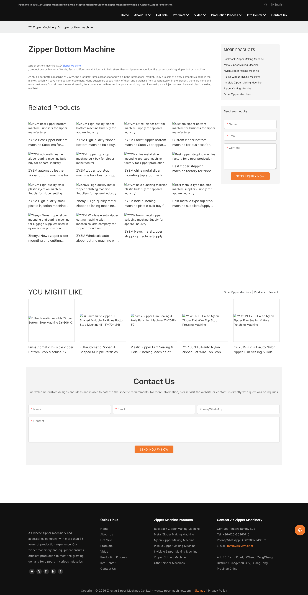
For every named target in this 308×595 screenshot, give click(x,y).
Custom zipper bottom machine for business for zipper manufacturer (191, 142)
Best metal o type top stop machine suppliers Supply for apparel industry (192, 203)
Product (273, 292)
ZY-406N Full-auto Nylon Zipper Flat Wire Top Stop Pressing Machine (201, 349)
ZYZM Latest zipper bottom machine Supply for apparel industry (145, 142)
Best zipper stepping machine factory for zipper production (192, 168)
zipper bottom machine (77, 27)
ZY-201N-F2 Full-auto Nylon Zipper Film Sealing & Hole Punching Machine (254, 349)
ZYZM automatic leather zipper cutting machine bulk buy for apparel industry (49, 173)
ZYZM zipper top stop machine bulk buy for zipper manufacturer (97, 173)
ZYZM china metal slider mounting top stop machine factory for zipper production (145, 173)
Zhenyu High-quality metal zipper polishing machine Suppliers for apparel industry (96, 203)
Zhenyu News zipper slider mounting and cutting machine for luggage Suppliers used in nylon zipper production (48, 238)
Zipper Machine (72, 65)
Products (259, 292)
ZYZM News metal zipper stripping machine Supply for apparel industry (143, 234)
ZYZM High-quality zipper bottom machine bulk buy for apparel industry (95, 142)
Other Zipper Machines (237, 292)
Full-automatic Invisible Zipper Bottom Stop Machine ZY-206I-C (50, 349)
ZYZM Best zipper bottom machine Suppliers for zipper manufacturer (47, 142)
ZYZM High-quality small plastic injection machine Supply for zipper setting (47, 203)
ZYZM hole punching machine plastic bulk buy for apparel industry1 (145, 203)
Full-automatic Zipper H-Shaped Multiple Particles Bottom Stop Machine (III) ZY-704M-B (102, 349)
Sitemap (199, 590)
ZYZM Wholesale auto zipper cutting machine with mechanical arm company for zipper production (97, 238)
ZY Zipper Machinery (42, 27)
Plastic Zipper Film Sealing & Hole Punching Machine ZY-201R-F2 (152, 349)
